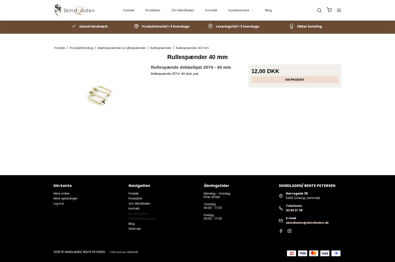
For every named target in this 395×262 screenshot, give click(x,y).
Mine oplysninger (65, 198)
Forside (128, 10)
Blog (268, 10)
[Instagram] (289, 232)
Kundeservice (239, 10)
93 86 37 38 (294, 210)
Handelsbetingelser (142, 219)
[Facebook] (281, 232)
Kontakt (211, 10)
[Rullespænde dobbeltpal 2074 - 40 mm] (100, 110)
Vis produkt (294, 80)
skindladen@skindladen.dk (307, 223)
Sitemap (135, 229)
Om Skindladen (182, 10)
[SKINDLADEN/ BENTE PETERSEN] (75, 10)
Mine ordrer (61, 193)
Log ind (58, 203)
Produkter (152, 10)
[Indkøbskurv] (329, 10)
